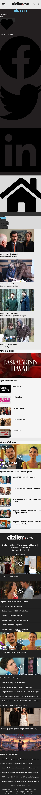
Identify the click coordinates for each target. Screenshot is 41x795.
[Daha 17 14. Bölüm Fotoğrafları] (20, 565)
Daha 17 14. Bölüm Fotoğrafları (11, 576)
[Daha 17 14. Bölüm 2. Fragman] (20, 666)
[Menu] (3, 3)
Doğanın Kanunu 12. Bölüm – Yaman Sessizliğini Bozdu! (27, 523)
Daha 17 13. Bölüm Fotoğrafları (12, 606)
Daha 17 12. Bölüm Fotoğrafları (12, 616)
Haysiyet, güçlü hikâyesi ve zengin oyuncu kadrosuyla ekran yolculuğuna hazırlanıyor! (19, 730)
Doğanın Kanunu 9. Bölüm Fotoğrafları (15, 629)
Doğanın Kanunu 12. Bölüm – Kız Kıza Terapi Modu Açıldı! (20, 692)
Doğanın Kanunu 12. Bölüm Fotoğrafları (14, 602)
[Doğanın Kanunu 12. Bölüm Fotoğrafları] (20, 590)
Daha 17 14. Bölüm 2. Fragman (24, 477)
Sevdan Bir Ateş (19, 419)
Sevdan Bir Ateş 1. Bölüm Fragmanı (26, 488)
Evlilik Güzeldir (18, 408)
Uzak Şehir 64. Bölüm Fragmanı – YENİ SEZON (17, 687)
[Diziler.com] (20, 3)
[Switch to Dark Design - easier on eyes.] (34, 4)
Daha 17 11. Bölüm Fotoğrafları (12, 625)
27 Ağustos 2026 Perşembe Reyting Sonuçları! (17, 763)
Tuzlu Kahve (17, 397)
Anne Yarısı (17, 386)
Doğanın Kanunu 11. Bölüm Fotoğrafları (15, 611)
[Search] (38, 3)
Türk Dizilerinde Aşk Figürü (9, 754)
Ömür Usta (17, 430)
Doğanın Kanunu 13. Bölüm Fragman (13, 652)
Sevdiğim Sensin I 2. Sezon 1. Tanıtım (14, 705)
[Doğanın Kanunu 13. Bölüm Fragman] (20, 641)
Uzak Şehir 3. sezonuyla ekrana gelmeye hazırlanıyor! (20, 768)
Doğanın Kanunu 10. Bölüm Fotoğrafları (15, 620)
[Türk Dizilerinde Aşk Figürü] (20, 742)
